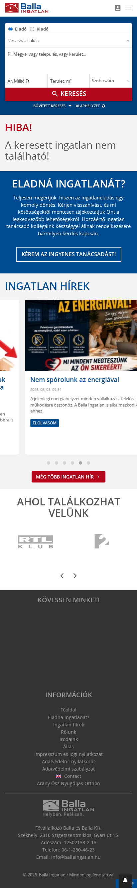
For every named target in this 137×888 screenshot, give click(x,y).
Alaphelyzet (88, 105)
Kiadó (43, 29)
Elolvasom (27, 423)
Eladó (21, 29)
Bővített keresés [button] (50, 105)
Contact (72, 776)
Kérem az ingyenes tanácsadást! (69, 254)
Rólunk (68, 732)
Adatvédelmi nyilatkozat (68, 761)
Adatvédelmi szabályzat (68, 769)
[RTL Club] (36, 542)
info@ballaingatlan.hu (76, 857)
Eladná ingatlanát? (68, 717)
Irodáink (69, 739)
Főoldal (68, 709)
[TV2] (101, 542)
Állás (68, 746)
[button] (125, 881)
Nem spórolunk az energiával (57, 379)
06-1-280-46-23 (78, 850)
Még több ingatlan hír (65, 477)
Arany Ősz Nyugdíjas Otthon (68, 783)
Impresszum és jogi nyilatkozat (68, 754)
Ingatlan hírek (47, 285)
